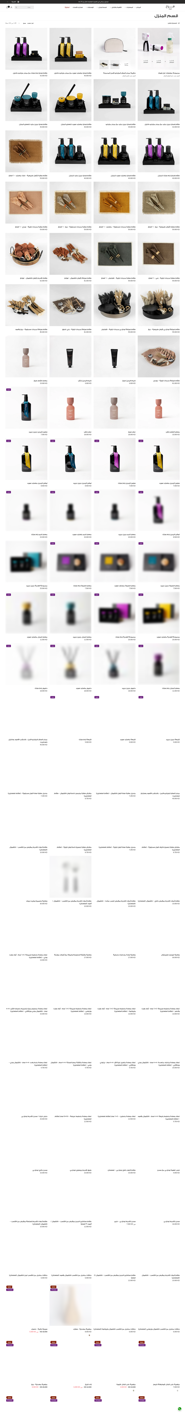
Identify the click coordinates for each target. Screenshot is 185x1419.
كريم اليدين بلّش (84, 381)
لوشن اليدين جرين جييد (82, 483)
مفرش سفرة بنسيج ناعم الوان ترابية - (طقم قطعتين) (74, 848)
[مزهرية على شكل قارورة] (115, 1360)
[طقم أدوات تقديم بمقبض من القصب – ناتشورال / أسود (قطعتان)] (70, 877)
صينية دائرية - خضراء (39, 1329)
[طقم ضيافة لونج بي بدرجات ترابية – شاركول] (115, 305)
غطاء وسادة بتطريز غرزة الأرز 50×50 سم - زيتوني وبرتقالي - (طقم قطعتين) (118, 1064)
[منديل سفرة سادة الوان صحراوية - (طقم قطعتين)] (26, 769)
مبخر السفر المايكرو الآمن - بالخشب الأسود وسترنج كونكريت (160, 794)
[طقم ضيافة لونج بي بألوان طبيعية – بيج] (159, 305)
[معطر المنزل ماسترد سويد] (26, 613)
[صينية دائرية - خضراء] (26, 1305)
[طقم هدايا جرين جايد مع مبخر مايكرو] (115, 100)
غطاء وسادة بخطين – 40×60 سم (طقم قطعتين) (117, 1116)
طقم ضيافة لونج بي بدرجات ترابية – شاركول (118, 329)
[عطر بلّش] (70, 408)
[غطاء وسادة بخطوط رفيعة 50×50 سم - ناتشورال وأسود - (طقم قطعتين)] (159, 1092)
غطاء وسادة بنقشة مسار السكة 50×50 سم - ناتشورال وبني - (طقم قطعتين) (71, 1064)
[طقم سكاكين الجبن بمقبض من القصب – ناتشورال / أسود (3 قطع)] (70, 1197)
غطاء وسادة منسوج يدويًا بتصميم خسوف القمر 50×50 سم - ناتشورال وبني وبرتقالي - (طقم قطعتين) (26, 1010)
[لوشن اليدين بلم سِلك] (159, 510)
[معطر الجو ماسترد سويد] (70, 510)
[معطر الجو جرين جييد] (115, 510)
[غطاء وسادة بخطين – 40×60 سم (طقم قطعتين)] (115, 1092)
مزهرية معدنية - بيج (39, 1384)
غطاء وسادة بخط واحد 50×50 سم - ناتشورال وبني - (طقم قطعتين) (28, 1064)
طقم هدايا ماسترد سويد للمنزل (123, 176)
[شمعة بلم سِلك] (70, 715)
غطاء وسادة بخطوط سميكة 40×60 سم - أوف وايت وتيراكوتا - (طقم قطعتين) (116, 1010)
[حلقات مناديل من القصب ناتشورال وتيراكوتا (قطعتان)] (115, 1305)
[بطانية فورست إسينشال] (159, 931)
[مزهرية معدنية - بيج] (26, 1360)
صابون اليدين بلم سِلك (127, 483)
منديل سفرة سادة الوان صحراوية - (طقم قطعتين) (27, 793)
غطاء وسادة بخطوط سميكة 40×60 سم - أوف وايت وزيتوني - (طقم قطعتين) (72, 1010)
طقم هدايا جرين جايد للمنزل (80, 176)
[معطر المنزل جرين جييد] (70, 613)
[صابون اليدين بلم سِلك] (115, 459)
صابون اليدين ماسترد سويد (169, 483)
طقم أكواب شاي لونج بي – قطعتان (122, 1170)
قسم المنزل (102, 7)
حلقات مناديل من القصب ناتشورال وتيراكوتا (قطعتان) (115, 1329)
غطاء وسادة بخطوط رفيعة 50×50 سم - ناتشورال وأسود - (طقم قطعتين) (159, 1117)
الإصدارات (90, 7)
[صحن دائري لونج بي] (26, 1146)
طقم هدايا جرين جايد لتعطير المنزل (33, 124)
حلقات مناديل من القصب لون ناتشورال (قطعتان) (28, 1275)
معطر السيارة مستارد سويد (125, 586)
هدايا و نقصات (78, 7)
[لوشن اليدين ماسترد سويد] (26, 459)
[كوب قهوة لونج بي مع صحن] (159, 1146)
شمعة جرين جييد (173, 739)
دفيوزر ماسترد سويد (83, 688)
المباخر (138, 7)
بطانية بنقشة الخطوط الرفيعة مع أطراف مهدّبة (72, 955)
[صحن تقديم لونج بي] (159, 1197)
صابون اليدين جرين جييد (38, 432)
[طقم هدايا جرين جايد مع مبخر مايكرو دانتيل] (159, 100)
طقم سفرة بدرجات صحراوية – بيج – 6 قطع (74, 227)
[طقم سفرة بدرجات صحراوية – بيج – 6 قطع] (70, 203)
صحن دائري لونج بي (39, 1170)
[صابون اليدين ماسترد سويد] (159, 459)
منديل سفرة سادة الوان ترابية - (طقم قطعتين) (117, 847)
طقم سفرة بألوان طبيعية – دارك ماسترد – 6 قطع (28, 176)
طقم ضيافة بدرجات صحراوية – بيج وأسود (31, 329)
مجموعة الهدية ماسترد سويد (168, 637)
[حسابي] (11, 7)
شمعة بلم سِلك (85, 739)
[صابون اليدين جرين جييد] (26, 408)
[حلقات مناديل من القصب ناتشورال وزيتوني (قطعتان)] (159, 1305)
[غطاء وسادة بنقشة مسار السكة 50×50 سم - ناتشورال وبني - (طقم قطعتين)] (70, 1038)
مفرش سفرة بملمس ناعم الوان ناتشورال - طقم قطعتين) (72, 794)
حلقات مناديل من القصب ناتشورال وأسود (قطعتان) (71, 1275)
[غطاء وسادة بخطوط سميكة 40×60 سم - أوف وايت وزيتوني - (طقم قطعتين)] (70, 984)
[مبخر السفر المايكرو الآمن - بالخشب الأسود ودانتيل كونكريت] (26, 715)
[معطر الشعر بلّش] (159, 408)
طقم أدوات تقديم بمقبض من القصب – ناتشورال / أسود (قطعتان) (71, 902)
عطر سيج (132, 432)
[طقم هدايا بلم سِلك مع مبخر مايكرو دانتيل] (26, 49)
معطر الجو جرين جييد (127, 534)
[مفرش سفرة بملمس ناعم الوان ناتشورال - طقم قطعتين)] (70, 769)
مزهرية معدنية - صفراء (82, 1329)
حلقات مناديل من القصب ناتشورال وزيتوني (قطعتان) (159, 1329)
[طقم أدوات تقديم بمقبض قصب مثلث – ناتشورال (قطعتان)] (115, 877)
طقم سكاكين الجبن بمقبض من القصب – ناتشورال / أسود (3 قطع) (71, 1223)
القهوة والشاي (117, 7)
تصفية (67, 7)
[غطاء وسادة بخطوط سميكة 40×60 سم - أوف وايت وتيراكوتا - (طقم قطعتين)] (115, 984)
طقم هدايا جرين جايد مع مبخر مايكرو (121, 124)
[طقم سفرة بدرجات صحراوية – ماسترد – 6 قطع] (115, 203)
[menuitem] (138, 7)
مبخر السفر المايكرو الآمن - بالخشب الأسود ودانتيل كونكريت (27, 741)
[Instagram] (17, 1)
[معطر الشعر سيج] (26, 356)
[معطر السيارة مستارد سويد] (115, 561)
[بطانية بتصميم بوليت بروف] (26, 877)
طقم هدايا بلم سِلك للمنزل (169, 176)
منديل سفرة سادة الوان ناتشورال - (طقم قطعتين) (116, 793)
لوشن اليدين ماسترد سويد (37, 483)
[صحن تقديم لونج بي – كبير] (115, 1197)
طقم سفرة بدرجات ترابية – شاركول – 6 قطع (118, 278)
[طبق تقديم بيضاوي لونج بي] (70, 1146)
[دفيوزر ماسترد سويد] (70, 664)
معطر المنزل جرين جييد (82, 637)
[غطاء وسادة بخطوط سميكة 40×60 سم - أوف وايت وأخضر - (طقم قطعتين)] (159, 984)
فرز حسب (30, 23)
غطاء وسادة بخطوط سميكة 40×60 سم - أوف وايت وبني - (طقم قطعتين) (28, 956)
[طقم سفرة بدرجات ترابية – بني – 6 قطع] (159, 254)
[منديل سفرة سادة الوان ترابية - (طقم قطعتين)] (115, 823)
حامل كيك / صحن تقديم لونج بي (34, 1116)
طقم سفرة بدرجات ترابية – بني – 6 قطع (164, 278)
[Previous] (139, 48)
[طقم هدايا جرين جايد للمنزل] (70, 151)
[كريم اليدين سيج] (115, 356)
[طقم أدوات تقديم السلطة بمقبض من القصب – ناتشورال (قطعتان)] (26, 1197)
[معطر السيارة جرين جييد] (159, 561)
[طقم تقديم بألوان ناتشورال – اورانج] (26, 254)
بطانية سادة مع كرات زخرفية (124, 955)
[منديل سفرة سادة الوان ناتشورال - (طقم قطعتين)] (115, 769)
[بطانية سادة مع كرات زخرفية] (115, 931)
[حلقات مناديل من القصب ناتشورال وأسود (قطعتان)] (70, 1251)
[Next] (178, 48)
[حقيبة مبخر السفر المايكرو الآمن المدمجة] (115, 49)
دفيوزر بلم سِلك (41, 688)
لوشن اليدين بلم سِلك (171, 534)
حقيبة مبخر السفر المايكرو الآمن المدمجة (119, 73)
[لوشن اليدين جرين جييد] (70, 459)
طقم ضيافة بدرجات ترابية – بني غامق (76, 329)
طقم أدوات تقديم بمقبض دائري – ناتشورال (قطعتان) (159, 901)
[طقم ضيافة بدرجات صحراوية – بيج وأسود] (26, 305)
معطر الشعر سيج (40, 381)
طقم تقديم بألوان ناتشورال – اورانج (33, 278)
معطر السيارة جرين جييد (170, 586)
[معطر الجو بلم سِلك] (26, 510)
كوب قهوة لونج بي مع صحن (168, 1170)
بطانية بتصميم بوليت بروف (36, 901)
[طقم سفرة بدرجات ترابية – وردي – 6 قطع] (26, 203)
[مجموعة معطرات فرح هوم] (159, 49)
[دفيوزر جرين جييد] (115, 664)
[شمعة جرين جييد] (159, 715)
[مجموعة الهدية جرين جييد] (26, 561)
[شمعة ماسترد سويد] (115, 715)
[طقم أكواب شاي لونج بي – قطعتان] (115, 1146)
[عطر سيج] (115, 408)
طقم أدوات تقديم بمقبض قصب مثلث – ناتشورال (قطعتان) (116, 902)
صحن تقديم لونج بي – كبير (125, 1221)
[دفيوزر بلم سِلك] (26, 664)
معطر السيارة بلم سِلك (82, 586)
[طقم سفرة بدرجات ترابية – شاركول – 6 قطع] (115, 254)
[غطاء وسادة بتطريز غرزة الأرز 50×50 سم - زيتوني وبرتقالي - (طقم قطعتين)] (115, 1038)
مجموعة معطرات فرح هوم (169, 73)
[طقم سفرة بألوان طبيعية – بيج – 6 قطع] (159, 203)
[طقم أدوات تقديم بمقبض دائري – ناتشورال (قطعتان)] (159, 877)
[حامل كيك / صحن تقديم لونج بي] (26, 1092)
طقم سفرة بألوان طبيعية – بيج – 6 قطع (164, 227)
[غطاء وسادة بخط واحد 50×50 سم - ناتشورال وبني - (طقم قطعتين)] (26, 1038)
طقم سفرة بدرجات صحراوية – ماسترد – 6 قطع (117, 227)
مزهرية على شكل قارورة (126, 1384)
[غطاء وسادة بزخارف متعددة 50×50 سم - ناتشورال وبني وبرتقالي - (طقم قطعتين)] (159, 1038)
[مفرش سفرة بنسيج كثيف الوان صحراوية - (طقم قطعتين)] (159, 823)
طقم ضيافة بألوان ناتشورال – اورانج (77, 278)
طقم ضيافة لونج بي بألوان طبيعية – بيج (164, 329)
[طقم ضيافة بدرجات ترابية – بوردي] (159, 356)
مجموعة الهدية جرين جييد (36, 586)
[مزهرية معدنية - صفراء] (70, 1305)
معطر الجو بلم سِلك (39, 534)
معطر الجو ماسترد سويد (81, 534)
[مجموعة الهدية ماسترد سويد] (159, 613)
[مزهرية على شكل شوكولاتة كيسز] (159, 1360)
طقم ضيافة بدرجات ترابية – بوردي (166, 381)
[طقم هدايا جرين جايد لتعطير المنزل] (26, 100)
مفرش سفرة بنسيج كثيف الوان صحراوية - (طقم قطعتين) (161, 848)
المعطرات (129, 7)
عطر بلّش (87, 432)
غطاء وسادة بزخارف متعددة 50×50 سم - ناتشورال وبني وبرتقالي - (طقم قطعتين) (159, 1064)
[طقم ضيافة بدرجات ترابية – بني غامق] (70, 305)
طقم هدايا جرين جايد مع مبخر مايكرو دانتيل (162, 124)
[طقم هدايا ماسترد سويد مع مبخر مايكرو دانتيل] (70, 49)
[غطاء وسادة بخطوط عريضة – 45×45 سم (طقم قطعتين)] (70, 1092)
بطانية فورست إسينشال (170, 955)
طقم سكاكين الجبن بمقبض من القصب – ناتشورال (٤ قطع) (115, 1276)
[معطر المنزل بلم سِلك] (159, 664)
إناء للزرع (88, 1384)
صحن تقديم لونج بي (172, 1221)
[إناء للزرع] (70, 1360)
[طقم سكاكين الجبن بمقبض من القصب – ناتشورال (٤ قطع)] (115, 1251)
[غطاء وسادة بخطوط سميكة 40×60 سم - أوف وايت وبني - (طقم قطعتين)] (26, 931)
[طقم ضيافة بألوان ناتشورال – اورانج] (70, 254)
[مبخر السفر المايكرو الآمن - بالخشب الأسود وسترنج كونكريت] (159, 769)
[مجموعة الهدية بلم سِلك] (115, 613)
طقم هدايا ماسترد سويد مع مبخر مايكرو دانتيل (72, 73)
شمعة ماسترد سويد (128, 739)
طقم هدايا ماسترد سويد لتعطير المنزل (76, 124)
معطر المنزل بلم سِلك (171, 688)
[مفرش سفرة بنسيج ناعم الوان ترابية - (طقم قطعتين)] (70, 823)
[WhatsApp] (180, 1409)
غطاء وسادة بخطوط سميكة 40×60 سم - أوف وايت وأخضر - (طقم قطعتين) (161, 1010)
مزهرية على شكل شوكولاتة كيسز (166, 1384)
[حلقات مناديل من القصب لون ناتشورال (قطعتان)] (26, 1251)
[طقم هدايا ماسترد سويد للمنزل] (115, 151)
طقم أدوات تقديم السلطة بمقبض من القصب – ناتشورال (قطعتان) (28, 1223)
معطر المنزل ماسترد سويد (37, 637)
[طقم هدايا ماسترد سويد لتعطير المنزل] (70, 100)
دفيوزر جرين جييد (129, 688)
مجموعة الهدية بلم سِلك (125, 637)
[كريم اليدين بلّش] (70, 356)
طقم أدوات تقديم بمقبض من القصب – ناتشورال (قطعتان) (28, 848)
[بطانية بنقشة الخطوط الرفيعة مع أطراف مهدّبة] (70, 931)
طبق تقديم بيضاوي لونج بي (80, 1170)
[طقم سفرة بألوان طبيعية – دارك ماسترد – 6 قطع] (26, 151)
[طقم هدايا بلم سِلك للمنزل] (159, 151)
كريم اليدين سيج (129, 381)
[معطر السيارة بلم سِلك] (70, 561)
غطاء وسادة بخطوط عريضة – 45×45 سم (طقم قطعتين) (73, 1117)
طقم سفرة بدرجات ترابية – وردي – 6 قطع (31, 227)
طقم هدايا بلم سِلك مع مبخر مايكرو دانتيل (30, 73)
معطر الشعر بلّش (173, 432)
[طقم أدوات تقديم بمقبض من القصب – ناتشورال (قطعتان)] (26, 823)
